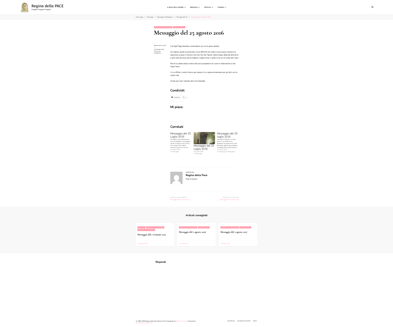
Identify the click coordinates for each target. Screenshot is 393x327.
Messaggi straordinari (146, 230)
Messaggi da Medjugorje (163, 27)
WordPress (139, 323)
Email (255, 321)
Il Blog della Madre (175, 7)
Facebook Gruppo (244, 321)
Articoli (207, 7)
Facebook (231, 321)
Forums (221, 7)
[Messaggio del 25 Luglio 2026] (204, 138)
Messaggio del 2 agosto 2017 (233, 232)
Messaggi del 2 (204, 227)
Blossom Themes (181, 321)
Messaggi (194, 7)
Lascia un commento (160, 52)
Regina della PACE (47, 6)
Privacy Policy (148, 323)
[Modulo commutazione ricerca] (372, 7)
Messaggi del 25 (179, 27)
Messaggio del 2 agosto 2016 (192, 232)
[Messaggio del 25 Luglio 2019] (182, 142)
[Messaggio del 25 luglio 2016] (228, 142)
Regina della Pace (160, 45)
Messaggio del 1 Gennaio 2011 (151, 234)
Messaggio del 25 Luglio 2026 (204, 147)
